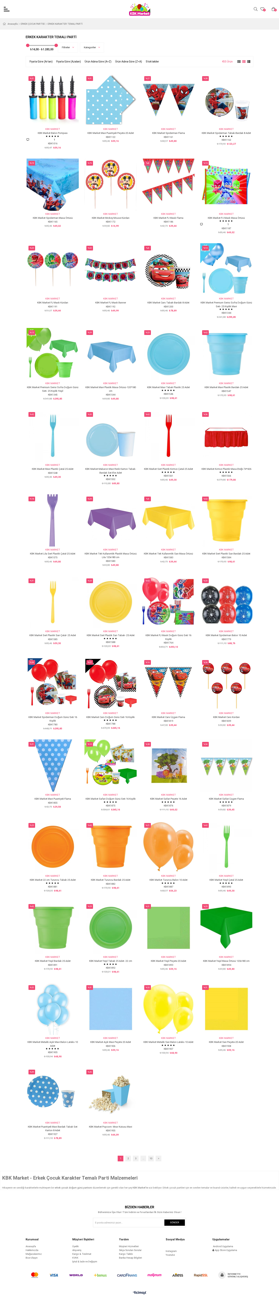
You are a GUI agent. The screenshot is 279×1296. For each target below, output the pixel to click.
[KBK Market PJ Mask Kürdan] (53, 269)
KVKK (75, 1257)
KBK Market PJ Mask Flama (168, 217)
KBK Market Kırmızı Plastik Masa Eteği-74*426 (226, 469)
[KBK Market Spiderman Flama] (168, 100)
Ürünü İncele (57, 118)
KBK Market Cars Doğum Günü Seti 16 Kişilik (110, 717)
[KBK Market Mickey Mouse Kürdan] (110, 185)
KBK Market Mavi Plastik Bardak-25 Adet (226, 387)
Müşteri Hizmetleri (129, 1246)
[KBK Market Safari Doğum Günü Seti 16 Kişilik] (110, 765)
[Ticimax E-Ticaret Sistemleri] (139, 1293)
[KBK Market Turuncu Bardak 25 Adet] (110, 847)
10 (151, 1158)
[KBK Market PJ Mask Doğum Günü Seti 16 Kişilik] (168, 602)
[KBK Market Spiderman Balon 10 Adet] (226, 602)
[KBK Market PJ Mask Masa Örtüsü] (226, 185)
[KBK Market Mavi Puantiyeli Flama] (53, 765)
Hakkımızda (32, 1250)
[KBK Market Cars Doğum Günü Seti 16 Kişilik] (110, 684)
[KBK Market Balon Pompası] (53, 100)
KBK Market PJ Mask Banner (110, 302)
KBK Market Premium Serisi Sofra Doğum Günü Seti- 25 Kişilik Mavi (226, 304)
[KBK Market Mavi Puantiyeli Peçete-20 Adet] (110, 100)
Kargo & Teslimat (81, 1254)
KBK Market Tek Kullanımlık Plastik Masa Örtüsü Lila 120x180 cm (111, 555)
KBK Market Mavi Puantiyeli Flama (53, 798)
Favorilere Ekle (48, 118)
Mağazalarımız (34, 1254)
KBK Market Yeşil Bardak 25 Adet (53, 961)
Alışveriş (76, 1250)
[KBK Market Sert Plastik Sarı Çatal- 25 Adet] (53, 602)
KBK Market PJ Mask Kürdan (52, 302)
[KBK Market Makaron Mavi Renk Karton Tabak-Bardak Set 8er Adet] (110, 436)
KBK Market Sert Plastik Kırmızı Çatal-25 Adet (168, 469)
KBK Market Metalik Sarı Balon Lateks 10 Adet (168, 1042)
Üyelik (75, 1246)
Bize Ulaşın (32, 1257)
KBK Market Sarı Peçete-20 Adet (226, 1042)
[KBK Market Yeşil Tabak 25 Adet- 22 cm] (110, 928)
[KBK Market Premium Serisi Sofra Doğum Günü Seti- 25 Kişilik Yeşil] (53, 354)
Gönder (174, 1222)
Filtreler (66, 47)
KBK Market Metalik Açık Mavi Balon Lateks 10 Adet (53, 1044)
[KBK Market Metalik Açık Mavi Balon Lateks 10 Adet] (53, 1009)
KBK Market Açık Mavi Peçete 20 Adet (110, 1042)
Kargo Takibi (126, 1254)
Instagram (171, 1251)
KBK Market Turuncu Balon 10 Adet (169, 879)
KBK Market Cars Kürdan (226, 717)
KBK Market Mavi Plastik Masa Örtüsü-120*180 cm (110, 389)
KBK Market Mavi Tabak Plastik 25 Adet (168, 387)
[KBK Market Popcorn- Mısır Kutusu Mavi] (110, 1093)
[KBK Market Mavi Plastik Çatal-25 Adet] (53, 436)
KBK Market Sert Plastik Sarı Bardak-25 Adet (226, 553)
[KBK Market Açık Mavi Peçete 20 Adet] (110, 1009)
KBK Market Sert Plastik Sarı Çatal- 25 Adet (52, 635)
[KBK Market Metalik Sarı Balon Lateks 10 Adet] (168, 1009)
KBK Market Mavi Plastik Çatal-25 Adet (52, 469)
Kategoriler (90, 47)
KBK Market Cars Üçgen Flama (168, 717)
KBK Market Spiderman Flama (168, 133)
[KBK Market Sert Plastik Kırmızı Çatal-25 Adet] (168, 436)
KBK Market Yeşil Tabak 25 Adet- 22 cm (110, 961)
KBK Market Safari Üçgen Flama (226, 798)
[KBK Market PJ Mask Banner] (110, 269)
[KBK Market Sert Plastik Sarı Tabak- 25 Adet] (110, 602)
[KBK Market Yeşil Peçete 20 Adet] (168, 928)
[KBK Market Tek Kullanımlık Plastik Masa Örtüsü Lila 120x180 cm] (110, 520)
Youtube (170, 1254)
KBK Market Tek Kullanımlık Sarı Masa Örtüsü (168, 553)
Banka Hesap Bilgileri (130, 1257)
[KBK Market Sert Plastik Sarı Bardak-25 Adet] (226, 520)
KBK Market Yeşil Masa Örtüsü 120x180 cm (226, 961)
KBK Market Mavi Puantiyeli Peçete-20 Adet (110, 133)
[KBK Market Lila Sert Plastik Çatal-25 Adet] (53, 520)
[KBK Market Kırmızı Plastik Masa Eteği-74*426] (226, 436)
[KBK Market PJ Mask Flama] (168, 185)
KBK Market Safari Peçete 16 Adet (168, 798)
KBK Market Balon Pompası (53, 133)
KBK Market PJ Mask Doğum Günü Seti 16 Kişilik (168, 637)
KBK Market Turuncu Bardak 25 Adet (110, 879)
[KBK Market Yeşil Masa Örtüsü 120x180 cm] (226, 928)
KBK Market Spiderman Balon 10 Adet (226, 635)
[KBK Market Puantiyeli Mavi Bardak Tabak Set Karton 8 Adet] (53, 1093)
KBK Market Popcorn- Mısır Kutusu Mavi (110, 1126)
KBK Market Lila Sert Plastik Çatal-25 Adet (52, 553)
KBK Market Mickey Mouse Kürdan (110, 217)
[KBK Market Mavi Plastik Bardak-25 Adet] (226, 354)
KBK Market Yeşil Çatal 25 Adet (226, 879)
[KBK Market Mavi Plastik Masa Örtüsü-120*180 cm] (110, 354)
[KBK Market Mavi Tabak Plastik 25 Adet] (168, 354)
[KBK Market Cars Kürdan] (226, 684)
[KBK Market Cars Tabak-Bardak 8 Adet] (168, 269)
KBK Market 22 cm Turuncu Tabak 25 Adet (53, 879)
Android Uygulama (222, 1246)
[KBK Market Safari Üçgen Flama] (226, 765)
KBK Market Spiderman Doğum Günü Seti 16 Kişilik (52, 719)
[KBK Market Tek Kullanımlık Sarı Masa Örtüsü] (168, 520)
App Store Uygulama (225, 1250)
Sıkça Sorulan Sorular (130, 1250)
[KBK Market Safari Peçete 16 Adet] (168, 765)
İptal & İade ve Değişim (84, 1261)
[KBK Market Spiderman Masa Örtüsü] (53, 185)
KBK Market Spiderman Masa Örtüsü (53, 217)
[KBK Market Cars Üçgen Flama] (168, 684)
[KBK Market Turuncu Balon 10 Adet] (168, 847)
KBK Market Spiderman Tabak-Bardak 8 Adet (226, 133)
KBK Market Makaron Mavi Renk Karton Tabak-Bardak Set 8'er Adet (110, 471)
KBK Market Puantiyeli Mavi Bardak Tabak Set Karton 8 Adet (52, 1128)
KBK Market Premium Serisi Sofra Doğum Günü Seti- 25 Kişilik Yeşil (52, 389)
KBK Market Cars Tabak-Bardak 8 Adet (168, 302)
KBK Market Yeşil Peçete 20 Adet (168, 961)
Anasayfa (31, 1246)
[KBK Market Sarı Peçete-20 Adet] (226, 1009)
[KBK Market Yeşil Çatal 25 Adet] (226, 847)
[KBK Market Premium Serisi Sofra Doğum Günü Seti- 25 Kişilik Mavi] (226, 269)
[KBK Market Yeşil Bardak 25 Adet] (53, 928)
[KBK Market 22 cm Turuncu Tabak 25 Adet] (53, 847)
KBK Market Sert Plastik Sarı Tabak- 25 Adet (111, 635)
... (143, 1158)
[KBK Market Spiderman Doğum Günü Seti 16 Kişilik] (53, 684)
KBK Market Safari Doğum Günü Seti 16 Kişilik (111, 798)
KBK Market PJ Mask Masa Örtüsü (226, 217)
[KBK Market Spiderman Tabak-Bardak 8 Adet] (226, 100)
